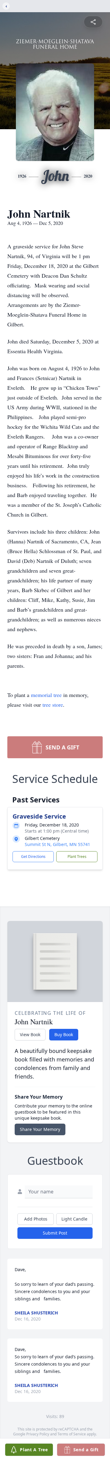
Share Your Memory (40, 1129)
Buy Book (63, 1034)
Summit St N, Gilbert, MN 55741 (57, 844)
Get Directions (33, 856)
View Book (30, 1034)
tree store (52, 704)
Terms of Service (71, 1434)
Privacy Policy (37, 1434)
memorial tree (46, 695)
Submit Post (55, 1233)
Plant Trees (77, 856)
